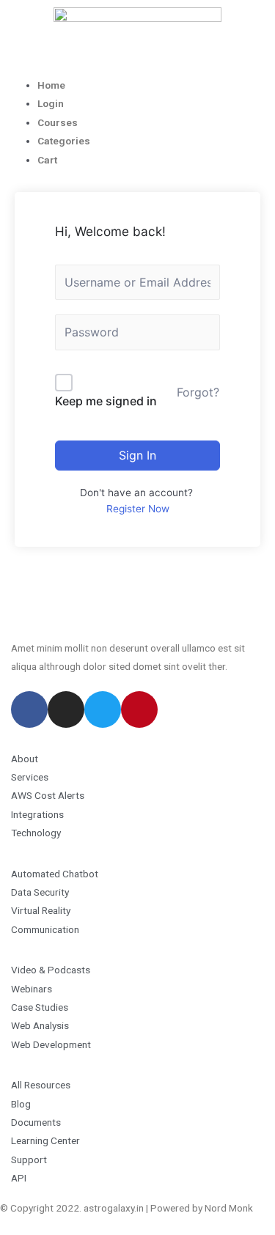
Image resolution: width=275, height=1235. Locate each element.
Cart (47, 160)
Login (50, 103)
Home (51, 85)
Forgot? (198, 392)
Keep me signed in (106, 401)
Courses (57, 122)
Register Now (137, 509)
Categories (63, 141)
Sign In (137, 455)
